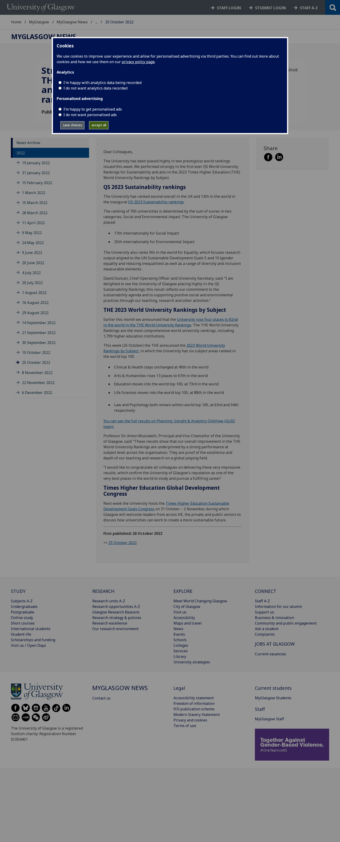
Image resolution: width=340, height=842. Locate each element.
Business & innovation (274, 617)
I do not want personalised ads (90, 114)
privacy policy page (138, 61)
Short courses (23, 623)
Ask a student (266, 628)
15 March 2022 (34, 202)
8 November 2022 (37, 372)
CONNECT (265, 591)
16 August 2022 (35, 302)
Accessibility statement (193, 697)
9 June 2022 (32, 252)
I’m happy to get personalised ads (92, 109)
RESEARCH (103, 591)
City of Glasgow (186, 606)
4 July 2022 (31, 272)
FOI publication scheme (193, 709)
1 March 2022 (33, 192)
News (178, 628)
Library (179, 656)
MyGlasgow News (72, 22)
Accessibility (184, 617)
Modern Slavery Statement (196, 714)
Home (16, 22)
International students (30, 628)
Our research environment (115, 628)
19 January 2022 (36, 162)
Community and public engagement (286, 623)
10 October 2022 (36, 352)
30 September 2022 (39, 342)
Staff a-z (309, 7)
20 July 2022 (32, 282)
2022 (20, 152)
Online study (22, 617)
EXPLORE (182, 591)
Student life (21, 634)
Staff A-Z (262, 601)
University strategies (191, 662)
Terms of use (184, 725)
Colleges (180, 645)
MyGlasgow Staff (269, 718)
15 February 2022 (37, 182)
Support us (264, 612)
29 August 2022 (35, 312)
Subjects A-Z (22, 601)
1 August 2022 (34, 292)
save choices (72, 125)
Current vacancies (270, 653)
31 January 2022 (36, 172)
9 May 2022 (32, 232)
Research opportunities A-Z (116, 606)
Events (179, 634)
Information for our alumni (278, 606)
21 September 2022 (39, 332)
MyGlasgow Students (273, 697)
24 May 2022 (33, 242)
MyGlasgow (39, 22)
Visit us (179, 612)
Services (180, 650)
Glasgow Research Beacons (115, 612)
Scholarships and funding (33, 639)
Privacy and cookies (190, 720)
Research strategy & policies (116, 617)
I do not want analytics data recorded (95, 88)
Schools (180, 639)
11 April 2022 (33, 222)
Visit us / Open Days (28, 645)
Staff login (229, 7)
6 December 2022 (37, 392)
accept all (99, 125)
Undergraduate (24, 606)
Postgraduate (22, 612)
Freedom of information (194, 703)
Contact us (101, 698)
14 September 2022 (39, 322)
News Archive (28, 142)
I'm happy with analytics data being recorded (102, 82)
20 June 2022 (33, 262)
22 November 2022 (38, 382)
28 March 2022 (34, 212)
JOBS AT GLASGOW (275, 644)
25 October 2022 (36, 362)
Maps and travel (187, 623)
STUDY (18, 591)
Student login (270, 7)
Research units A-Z (108, 601)
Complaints (265, 634)
